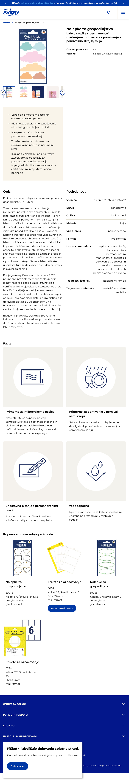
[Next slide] (62, 92)
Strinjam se (17, 766)
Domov (6, 22)
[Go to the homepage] (11, 13)
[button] (9, 92)
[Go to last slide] (3, 92)
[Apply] (109, 12)
